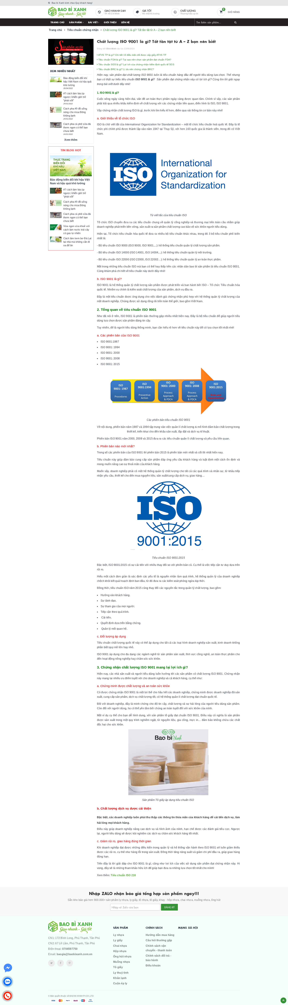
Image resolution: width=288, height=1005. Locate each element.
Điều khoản (153, 965)
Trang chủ (57, 22)
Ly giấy (117, 940)
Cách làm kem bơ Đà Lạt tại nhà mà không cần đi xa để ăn (77, 242)
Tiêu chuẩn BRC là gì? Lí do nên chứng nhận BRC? (126, 69)
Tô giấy (118, 967)
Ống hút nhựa (122, 956)
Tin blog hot (71, 150)
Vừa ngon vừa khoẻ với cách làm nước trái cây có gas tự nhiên (76, 230)
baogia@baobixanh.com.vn (74, 954)
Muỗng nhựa (121, 961)
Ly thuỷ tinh (120, 972)
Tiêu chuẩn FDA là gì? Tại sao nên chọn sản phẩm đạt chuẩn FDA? (134, 59)
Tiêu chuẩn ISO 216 (123, 875)
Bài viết (93, 22)
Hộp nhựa (119, 951)
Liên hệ (125, 22)
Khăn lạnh (119, 978)
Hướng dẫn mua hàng (160, 935)
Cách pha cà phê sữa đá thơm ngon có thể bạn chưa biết (77, 127)
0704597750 (70, 948)
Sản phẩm (75, 22)
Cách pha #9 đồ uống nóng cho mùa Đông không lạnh (75, 112)
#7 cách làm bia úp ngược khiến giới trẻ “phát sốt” (74, 97)
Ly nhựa (118, 935)
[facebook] (60, 963)
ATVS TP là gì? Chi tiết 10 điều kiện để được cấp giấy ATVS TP (132, 55)
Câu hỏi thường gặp (159, 940)
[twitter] (51, 963)
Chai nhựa (120, 945)
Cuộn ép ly (120, 983)
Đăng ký (169, 907)
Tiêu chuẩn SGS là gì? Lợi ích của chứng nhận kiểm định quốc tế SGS (136, 64)
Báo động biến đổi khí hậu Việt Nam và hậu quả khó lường (77, 81)
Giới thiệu (110, 22)
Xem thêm (70, 139)
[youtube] (69, 963)
